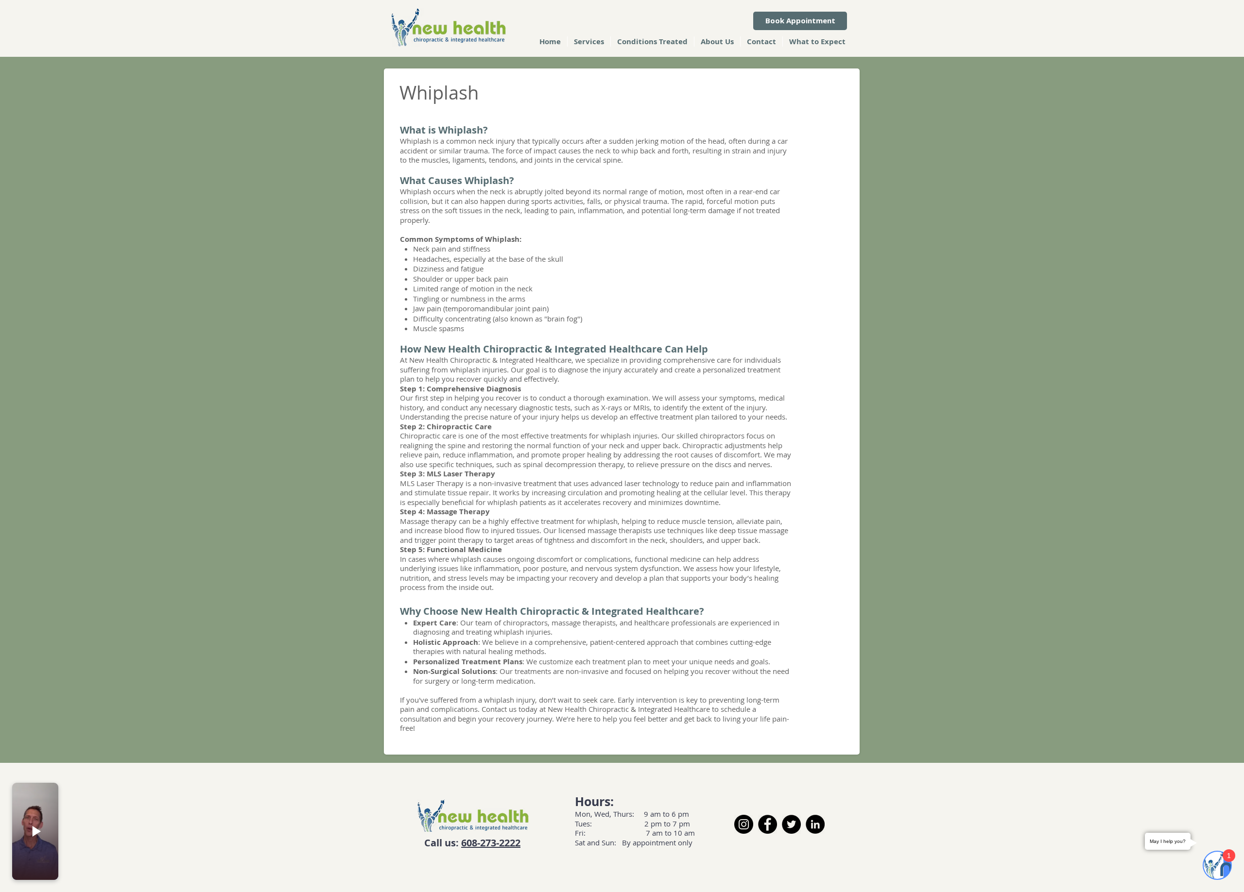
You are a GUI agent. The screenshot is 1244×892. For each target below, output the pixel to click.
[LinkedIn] (815, 824)
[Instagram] (743, 824)
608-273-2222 (490, 842)
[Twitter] (791, 824)
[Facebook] (767, 824)
